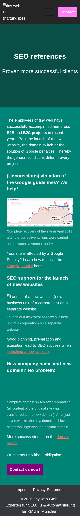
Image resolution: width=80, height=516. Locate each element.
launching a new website (28, 351)
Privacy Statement (49, 489)
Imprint (22, 489)
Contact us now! (25, 469)
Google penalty (20, 266)
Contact (67, 12)
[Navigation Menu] (49, 12)
